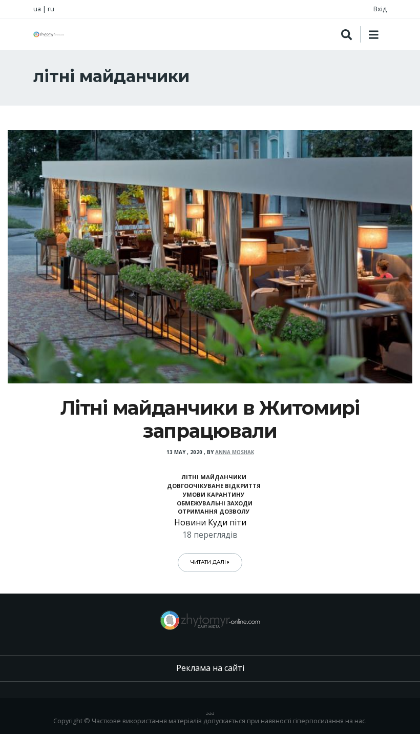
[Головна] (48, 34)
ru (51, 8)
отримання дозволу (213, 511)
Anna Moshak (234, 452)
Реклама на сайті (210, 668)
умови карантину (213, 494)
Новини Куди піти (210, 522)
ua (37, 8)
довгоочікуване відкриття (214, 486)
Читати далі (209, 562)
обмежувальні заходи (214, 503)
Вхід (380, 8)
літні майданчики (213, 477)
